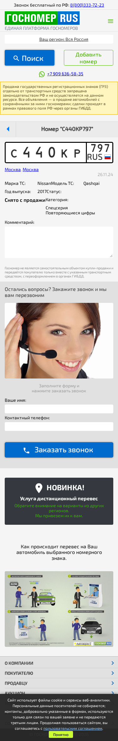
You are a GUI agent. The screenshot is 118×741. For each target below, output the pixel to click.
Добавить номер (88, 58)
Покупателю (19, 673)
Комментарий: (19, 222)
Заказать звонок (64, 449)
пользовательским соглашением (72, 728)
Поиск (32, 57)
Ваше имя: (15, 400)
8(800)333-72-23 (87, 5)
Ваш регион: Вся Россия (63, 39)
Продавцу (16, 683)
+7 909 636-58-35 (65, 73)
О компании (19, 663)
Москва (13, 169)
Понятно (61, 734)
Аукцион (15, 693)
